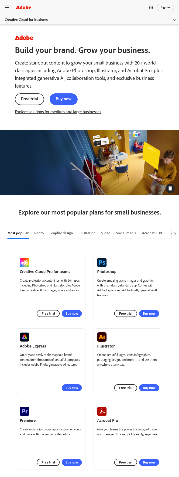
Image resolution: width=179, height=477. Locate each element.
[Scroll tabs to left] (3, 233)
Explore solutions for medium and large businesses (58, 111)
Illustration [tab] (87, 233)
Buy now (64, 99)
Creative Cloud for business (26, 19)
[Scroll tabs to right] (175, 233)
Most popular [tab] (18, 233)
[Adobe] (23, 7)
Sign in (165, 7)
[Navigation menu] (7, 7)
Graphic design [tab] (61, 233)
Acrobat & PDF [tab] (153, 233)
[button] (151, 7)
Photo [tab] (39, 233)
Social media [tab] (126, 233)
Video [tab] (105, 233)
